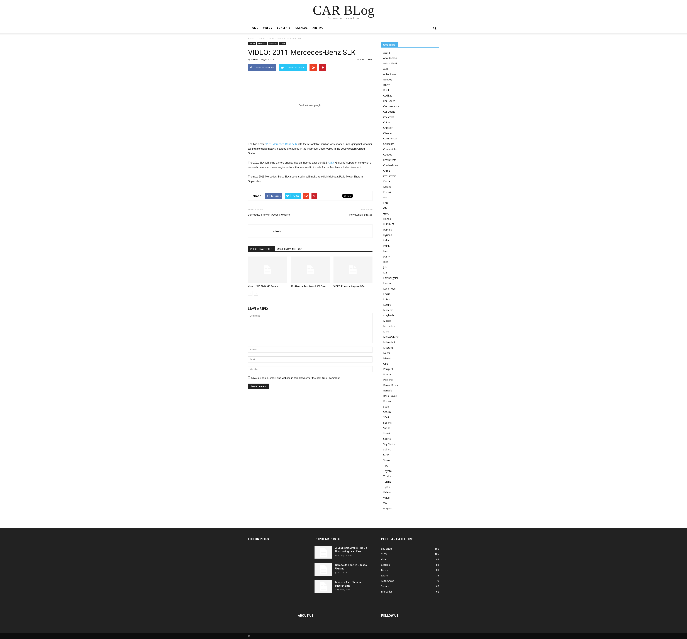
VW (385, 503)
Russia (387, 401)
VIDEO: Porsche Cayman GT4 (348, 286)
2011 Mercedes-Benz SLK (281, 143)
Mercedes (262, 43)
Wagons (388, 508)
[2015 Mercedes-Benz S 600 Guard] (310, 269)
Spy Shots (273, 43)
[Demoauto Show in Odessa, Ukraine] (323, 569)
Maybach (388, 315)
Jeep (385, 261)
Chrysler (388, 127)
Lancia (387, 283)
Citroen (387, 133)
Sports (387, 438)
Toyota (387, 471)
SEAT (386, 417)
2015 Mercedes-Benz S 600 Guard (309, 286)
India (386, 240)
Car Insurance (391, 106)
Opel (386, 363)
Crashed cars (390, 165)
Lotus (386, 299)
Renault (387, 390)
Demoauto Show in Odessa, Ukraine (269, 214)
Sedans (387, 422)
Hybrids (387, 229)
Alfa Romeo (390, 58)
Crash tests (389, 160)
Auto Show (389, 74)
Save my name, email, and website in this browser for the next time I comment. (295, 377)
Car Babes (389, 101)
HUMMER (388, 224)
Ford (386, 202)
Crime (386, 170)
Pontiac (387, 374)
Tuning (387, 481)
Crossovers (389, 176)
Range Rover (390, 385)
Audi (385, 68)
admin (254, 59)
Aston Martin (390, 63)
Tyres (386, 487)
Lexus (386, 294)
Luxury (387, 304)
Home (254, 27)
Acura (386, 52)
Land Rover (389, 288)
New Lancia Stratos (360, 214)
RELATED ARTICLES (261, 249)
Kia (385, 272)
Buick (386, 90)
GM (385, 208)
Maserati (388, 310)
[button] (434, 28)
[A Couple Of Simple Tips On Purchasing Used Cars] (323, 552)
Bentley (387, 79)
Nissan (387, 358)
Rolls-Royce (390, 396)
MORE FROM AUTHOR (289, 249)
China (386, 122)
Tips (385, 465)
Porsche (388, 379)
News (386, 353)
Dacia (386, 181)
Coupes (252, 43)
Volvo (386, 497)
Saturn (387, 412)
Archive (318, 27)
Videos (267, 27)
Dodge (387, 186)
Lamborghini (390, 278)
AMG (331, 162)
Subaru (387, 449)
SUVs (386, 455)
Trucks (387, 476)
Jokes (386, 267)
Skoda (386, 428)
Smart (386, 433)
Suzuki (387, 460)
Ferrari (387, 192)
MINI (386, 331)
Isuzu (386, 251)
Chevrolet (388, 117)
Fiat (385, 197)
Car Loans (389, 111)
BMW (386, 85)
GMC (386, 213)
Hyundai (388, 235)
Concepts (283, 27)
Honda (387, 219)
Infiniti (386, 245)
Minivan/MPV (390, 337)
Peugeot (388, 369)
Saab (386, 406)
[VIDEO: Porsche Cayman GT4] (352, 269)
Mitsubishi (389, 342)
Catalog (301, 27)
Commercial (390, 138)
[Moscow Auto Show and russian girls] (323, 586)
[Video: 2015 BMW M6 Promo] (267, 269)
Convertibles (390, 149)
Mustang (388, 347)
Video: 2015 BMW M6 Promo (263, 286)
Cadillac (387, 95)
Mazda (387, 320)
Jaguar (387, 256)
